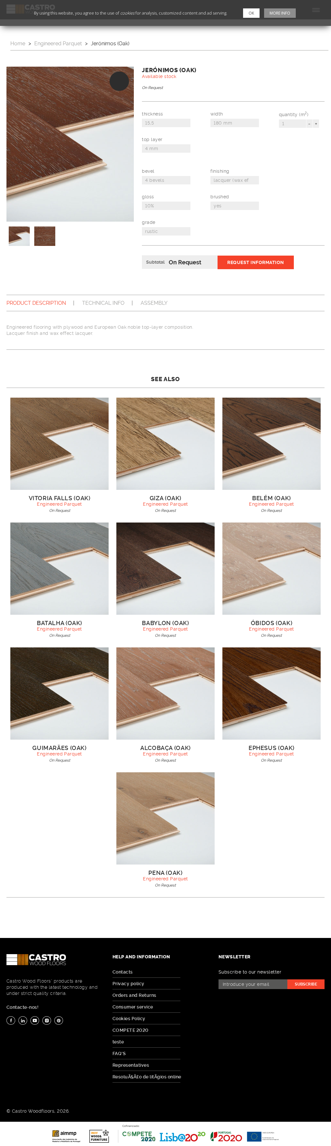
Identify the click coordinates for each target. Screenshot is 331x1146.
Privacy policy (128, 983)
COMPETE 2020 (130, 1030)
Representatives (130, 1065)
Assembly (154, 303)
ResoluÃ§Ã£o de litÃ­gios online (146, 1076)
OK (251, 13)
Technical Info (103, 303)
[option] (70, 144)
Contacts (122, 972)
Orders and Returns (134, 995)
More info (280, 13)
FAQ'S (119, 1053)
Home (17, 43)
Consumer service (132, 1006)
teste (118, 1041)
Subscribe (306, 984)
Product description (36, 303)
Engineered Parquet (58, 43)
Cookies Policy (128, 1018)
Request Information (255, 262)
